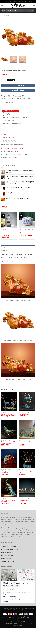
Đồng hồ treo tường (7, 552)
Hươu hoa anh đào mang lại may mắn (26, 471)
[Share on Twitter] (5, 141)
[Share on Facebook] (2, 141)
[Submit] (33, 10)
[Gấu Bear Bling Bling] (9, 220)
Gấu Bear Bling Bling (7, 231)
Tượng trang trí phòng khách (9, 546)
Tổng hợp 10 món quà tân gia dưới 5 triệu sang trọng (19, 177)
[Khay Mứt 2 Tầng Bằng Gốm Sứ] (27, 220)
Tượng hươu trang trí (24, 414)
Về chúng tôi (5, 608)
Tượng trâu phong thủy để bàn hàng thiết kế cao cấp (8, 442)
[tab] (18, 247)
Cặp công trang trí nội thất (25, 441)
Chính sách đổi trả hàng (28, 608)
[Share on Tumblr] (14, 141)
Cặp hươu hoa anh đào (6, 414)
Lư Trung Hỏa (10, 193)
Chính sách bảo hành (14, 608)
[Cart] (34, 5)
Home (2, 15)
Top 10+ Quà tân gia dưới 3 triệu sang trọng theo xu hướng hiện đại (20, 182)
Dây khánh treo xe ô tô (7, 555)
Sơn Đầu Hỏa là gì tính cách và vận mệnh (17, 198)
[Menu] (2, 5)
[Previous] (3, 37)
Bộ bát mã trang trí (23, 500)
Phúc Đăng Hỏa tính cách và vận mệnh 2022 (18, 187)
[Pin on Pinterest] (8, 141)
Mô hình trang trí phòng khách (9, 549)
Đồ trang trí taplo (6, 558)
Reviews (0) (4, 250)
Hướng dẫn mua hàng (26, 609)
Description (4, 247)
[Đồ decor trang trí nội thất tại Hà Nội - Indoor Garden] (18, 5)
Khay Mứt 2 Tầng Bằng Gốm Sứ (27, 231)
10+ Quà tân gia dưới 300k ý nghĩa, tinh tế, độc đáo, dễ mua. (19, 171)
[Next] (32, 37)
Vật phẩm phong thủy (10, 15)
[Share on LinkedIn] (11, 141)
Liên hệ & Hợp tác (18, 611)
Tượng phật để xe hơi (7, 561)
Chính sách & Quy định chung (12, 609)
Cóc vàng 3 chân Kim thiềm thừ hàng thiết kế (8, 471)
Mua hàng (11, 80)
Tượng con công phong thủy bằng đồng (8, 500)
